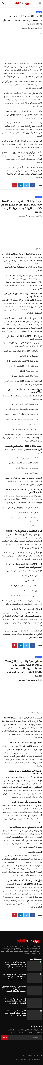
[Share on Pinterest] (14, 185)
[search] (3, 3)
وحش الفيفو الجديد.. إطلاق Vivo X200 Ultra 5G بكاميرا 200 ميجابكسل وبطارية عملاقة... (14, 977)
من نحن (16, 1059)
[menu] (40, 3)
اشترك (5, 1037)
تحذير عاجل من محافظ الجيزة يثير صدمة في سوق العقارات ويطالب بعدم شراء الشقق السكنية (14, 989)
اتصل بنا (23, 1059)
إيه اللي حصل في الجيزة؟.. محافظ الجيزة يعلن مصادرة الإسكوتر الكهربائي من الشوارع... (14, 1001)
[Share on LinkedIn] (20, 185)
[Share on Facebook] (32, 185)
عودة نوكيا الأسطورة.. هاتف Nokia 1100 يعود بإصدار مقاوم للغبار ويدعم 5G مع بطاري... (15, 964)
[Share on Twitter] (26, 185)
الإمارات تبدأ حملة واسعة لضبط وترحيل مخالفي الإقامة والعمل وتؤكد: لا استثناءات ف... (14, 1013)
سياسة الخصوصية (34, 1059)
